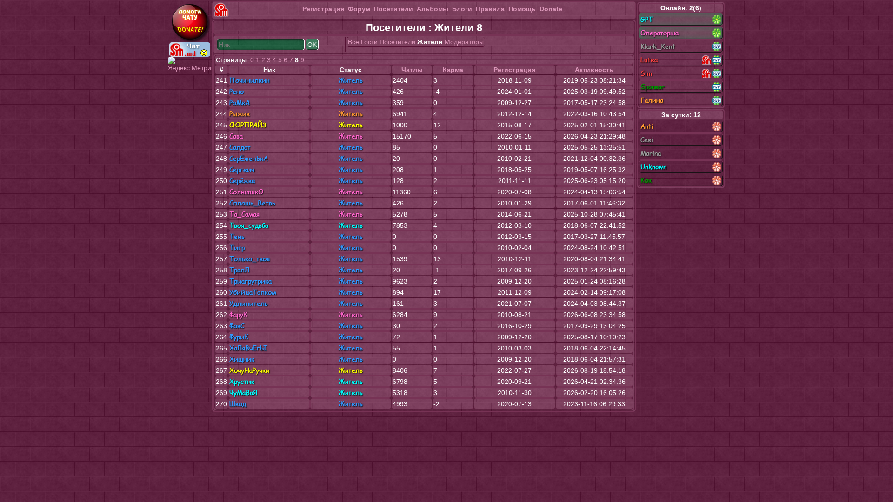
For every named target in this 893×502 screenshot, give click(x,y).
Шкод (237, 403)
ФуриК (238, 336)
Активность (594, 69)
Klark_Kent (657, 46)
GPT (646, 19)
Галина (651, 100)
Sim (646, 73)
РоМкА (239, 102)
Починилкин (249, 80)
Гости (369, 42)
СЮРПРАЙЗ (247, 124)
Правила (490, 9)
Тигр (237, 247)
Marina (650, 153)
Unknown (653, 166)
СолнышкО (246, 191)
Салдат (240, 147)
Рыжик (239, 113)
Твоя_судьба (248, 225)
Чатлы (412, 69)
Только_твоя (249, 258)
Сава (236, 136)
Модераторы (464, 42)
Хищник (241, 359)
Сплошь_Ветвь (252, 202)
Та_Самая (244, 214)
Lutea (649, 59)
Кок (646, 180)
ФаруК (238, 314)
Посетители (393, 9)
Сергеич (241, 169)
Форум (359, 9)
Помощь (522, 9)
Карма (453, 69)
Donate (551, 9)
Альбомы (432, 9)
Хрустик (241, 381)
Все (353, 42)
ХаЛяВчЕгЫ (248, 347)
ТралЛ (239, 269)
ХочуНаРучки (249, 370)
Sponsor (652, 86)
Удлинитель (248, 303)
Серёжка (242, 180)
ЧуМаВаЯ (243, 392)
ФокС (236, 325)
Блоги (462, 9)
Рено (236, 91)
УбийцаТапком (252, 292)
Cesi (646, 139)
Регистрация (323, 9)
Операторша (659, 32)
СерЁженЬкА (248, 158)
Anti (646, 126)
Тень (237, 236)
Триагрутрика (250, 281)
